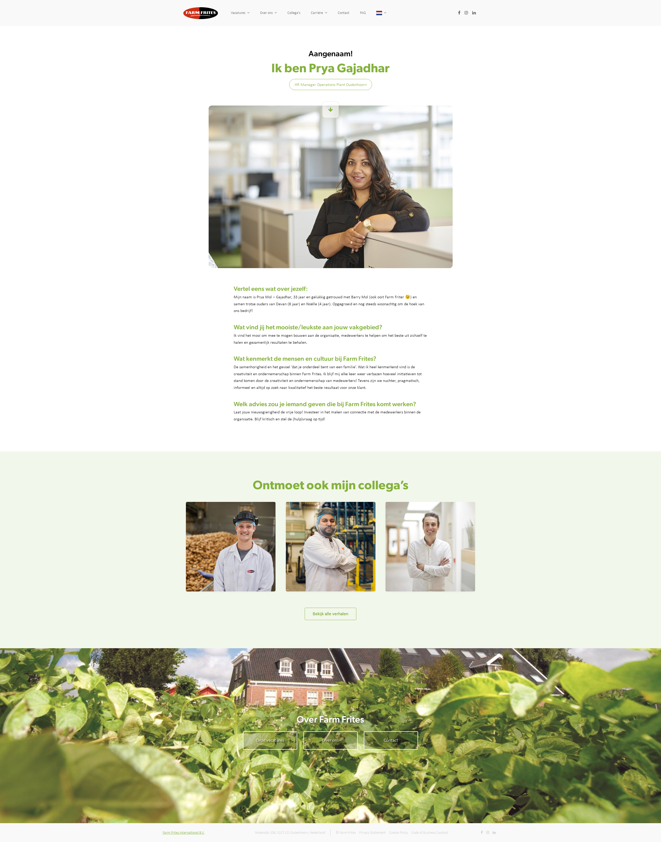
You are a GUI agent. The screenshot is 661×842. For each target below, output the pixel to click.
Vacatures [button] (238, 13)
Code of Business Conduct (429, 832)
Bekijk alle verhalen (330, 613)
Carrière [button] (317, 13)
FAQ (363, 13)
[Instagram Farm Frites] (466, 13)
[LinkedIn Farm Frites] (474, 13)
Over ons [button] (266, 13)
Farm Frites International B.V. (183, 832)
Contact (343, 13)
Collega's (293, 13)
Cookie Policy (398, 832)
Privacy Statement (372, 832)
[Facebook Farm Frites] (459, 13)
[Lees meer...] (330, 109)
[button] (381, 13)
